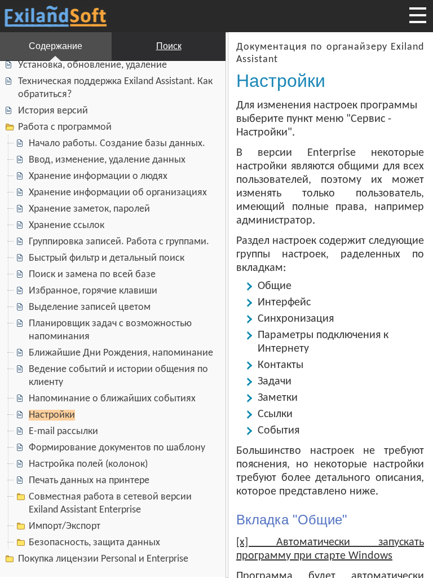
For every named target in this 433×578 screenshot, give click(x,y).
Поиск (169, 46)
